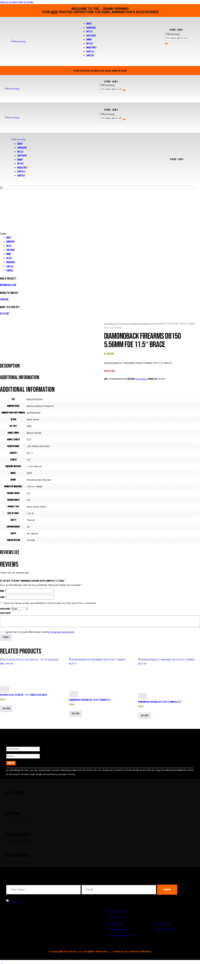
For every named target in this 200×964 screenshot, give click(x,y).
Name (3, 591)
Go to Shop (4, 313)
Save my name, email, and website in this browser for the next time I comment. (50, 603)
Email (3, 597)
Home (107, 323)
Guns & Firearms (119, 323)
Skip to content (9, 1)
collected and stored (62, 631)
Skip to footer (26, 1)
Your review (6, 613)
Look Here (4, 299)
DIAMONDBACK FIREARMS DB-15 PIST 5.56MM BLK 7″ (90, 699)
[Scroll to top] (1, 961)
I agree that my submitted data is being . (39, 631)
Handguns (133, 323)
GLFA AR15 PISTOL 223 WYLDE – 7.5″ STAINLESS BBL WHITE (23, 694)
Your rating (5, 609)
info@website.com (8, 284)
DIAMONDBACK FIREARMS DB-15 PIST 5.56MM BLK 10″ (159, 701)
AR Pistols (143, 323)
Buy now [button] (6, 708)
